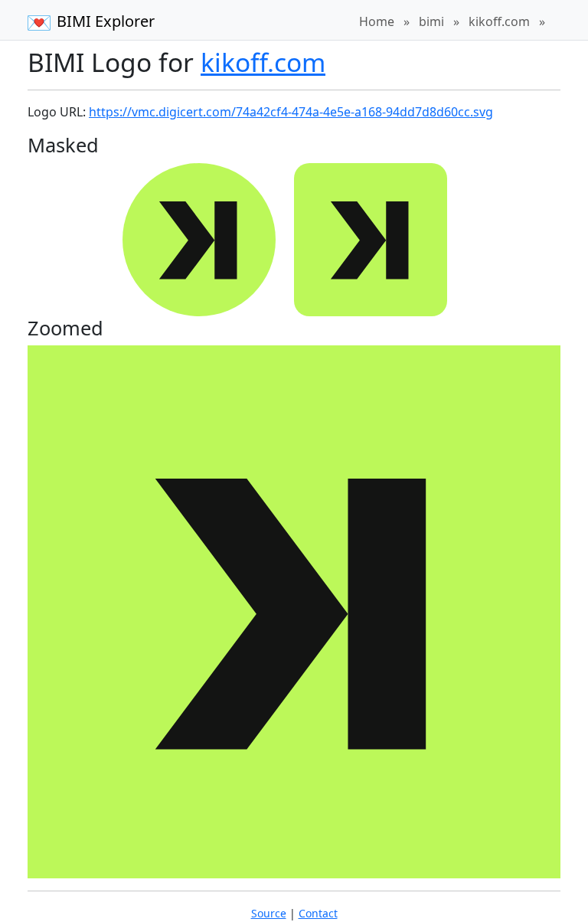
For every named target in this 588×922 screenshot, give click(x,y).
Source (268, 913)
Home (376, 21)
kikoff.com (499, 21)
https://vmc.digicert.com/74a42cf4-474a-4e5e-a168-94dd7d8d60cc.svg (291, 111)
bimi (431, 21)
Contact (318, 913)
